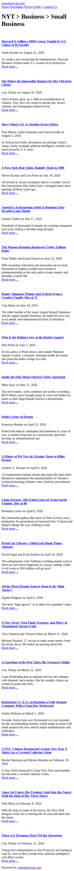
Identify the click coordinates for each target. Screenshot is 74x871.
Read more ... (10, 66)
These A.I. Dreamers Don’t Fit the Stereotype (32, 835)
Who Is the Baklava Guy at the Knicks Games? (33, 337)
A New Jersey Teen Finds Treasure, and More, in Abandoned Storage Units (34, 624)
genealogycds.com (13, 3)
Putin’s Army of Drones (17, 416)
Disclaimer (16, 7)
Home (5, 7)
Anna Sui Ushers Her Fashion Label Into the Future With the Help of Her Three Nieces (36, 794)
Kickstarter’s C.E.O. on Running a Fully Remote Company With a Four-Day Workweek (34, 703)
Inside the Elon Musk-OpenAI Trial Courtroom (33, 377)
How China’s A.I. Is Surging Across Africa (30, 124)
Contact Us (50, 7)
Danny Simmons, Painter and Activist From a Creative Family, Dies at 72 (32, 295)
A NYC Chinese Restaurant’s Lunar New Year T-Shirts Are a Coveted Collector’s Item (35, 750)
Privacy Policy (33, 7)
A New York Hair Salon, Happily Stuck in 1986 (33, 167)
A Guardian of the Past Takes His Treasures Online (36, 662)
